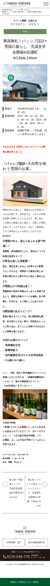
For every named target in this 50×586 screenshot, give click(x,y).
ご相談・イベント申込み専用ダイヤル (26, 555)
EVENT (25, 32)
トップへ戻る (46, 574)
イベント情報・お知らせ (22, 9)
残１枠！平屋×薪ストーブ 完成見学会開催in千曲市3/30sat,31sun (16, 488)
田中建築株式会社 (7, 9)
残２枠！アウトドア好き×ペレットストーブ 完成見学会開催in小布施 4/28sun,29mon (34, 493)
